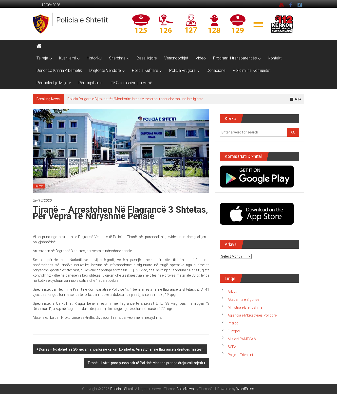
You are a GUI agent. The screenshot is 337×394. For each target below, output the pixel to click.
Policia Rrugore (182, 70)
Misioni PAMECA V (242, 339)
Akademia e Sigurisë (243, 299)
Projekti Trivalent (240, 355)
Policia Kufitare (145, 70)
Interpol (233, 323)
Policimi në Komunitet (251, 70)
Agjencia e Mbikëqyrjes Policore (252, 315)
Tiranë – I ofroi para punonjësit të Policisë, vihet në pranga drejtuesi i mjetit (145, 363)
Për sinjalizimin (90, 82)
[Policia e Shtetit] (39, 46)
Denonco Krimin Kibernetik (59, 70)
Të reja (42, 58)
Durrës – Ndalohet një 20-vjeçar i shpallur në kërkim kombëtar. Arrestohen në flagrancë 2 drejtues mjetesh (121, 349)
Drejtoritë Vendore (105, 70)
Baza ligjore (147, 58)
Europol (234, 331)
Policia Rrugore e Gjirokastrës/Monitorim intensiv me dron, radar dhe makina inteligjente (135, 99)
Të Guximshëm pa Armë (131, 82)
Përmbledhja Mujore (54, 82)
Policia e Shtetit (82, 20)
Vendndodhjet (176, 58)
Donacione (216, 70)
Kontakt (274, 58)
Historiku (94, 58)
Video (201, 58)
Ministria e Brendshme (245, 307)
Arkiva (232, 292)
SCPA (232, 347)
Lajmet (39, 186)
